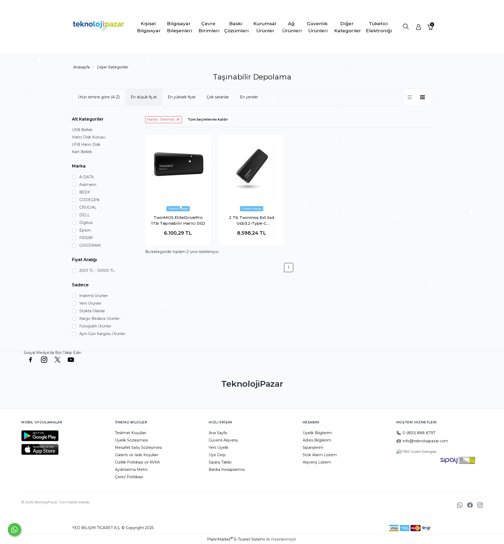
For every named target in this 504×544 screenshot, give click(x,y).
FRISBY (86, 237)
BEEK (84, 192)
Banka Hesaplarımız (227, 469)
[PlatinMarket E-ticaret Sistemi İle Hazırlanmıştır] (371, 528)
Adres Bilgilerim (317, 440)
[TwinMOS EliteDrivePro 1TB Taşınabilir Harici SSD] (178, 167)
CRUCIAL (88, 207)
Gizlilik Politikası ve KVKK (137, 462)
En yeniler (249, 97)
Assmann (87, 184)
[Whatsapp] (14, 529)
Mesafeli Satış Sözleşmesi (138, 447)
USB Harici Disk (86, 144)
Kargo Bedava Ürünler (99, 318)
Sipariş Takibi (220, 462)
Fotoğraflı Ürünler (95, 326)
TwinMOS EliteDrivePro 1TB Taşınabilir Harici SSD (178, 220)
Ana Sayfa (218, 432)
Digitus (85, 222)
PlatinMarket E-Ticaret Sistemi (236, 539)
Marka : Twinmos (160, 119)
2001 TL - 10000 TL (97, 270)
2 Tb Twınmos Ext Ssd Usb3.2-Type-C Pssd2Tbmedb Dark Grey (251, 221)
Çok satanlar (218, 97)
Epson (85, 230)
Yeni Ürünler (90, 303)
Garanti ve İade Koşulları (136, 455)
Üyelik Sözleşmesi (131, 440)
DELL (84, 215)
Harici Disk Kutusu (88, 137)
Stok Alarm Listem (320, 455)
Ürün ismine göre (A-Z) (99, 97)
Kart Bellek (82, 151)
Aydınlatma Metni (131, 469)
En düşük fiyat (144, 97)
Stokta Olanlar (92, 311)
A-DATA (86, 177)
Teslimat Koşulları (130, 432)
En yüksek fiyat (182, 97)
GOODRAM (90, 245)
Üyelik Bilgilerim (317, 432)
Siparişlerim (313, 447)
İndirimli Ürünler (93, 295)
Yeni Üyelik (218, 447)
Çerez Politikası (129, 477)
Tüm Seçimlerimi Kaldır (208, 119)
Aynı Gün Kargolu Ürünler (102, 333)
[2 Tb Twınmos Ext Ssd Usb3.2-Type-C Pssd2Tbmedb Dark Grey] (252, 167)
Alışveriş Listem (317, 462)
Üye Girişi (217, 455)
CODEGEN (89, 199)
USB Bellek (82, 129)
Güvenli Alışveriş (223, 440)
